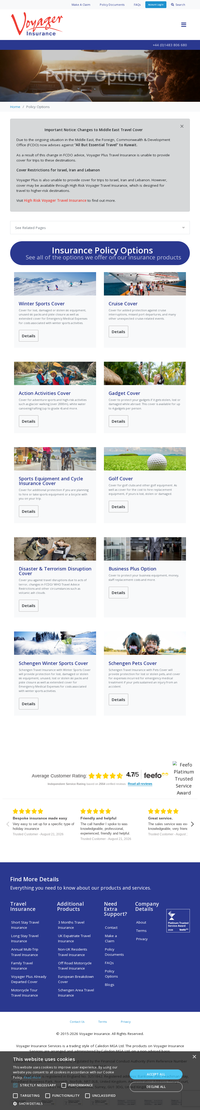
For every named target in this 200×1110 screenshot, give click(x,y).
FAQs (137, 4)
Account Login (156, 4)
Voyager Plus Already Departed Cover (28, 979)
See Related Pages (30, 227)
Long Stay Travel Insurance (25, 938)
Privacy (142, 939)
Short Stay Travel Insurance (25, 925)
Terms (141, 930)
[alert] (100, 1080)
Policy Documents (114, 952)
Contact (111, 927)
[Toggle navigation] (183, 24)
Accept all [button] (156, 1074)
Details (28, 335)
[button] (68, 1103)
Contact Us (77, 1022)
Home (15, 106)
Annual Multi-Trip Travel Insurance (24, 952)
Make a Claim (111, 938)
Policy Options (111, 974)
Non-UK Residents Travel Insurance (72, 952)
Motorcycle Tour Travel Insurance (24, 993)
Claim (81, 4)
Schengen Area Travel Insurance (76, 993)
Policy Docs (112, 4)
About (141, 922)
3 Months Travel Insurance (71, 925)
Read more (32, 1077)
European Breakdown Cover (76, 979)
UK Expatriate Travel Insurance (74, 938)
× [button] (194, 1057)
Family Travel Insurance (22, 966)
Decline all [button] (156, 1087)
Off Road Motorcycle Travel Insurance (75, 966)
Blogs (109, 984)
